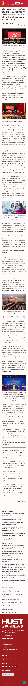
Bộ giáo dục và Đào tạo (8, 659)
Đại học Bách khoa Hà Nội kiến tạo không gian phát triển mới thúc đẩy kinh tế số (13, 553)
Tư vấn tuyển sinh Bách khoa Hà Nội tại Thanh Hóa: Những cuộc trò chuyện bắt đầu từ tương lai (13, 576)
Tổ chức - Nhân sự (7, 609)
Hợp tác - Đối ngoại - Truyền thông (12, 602)
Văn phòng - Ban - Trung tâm (9, 652)
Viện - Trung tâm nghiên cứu (9, 649)
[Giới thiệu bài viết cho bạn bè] (19, 24)
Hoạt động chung (7, 588)
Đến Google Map (7, 674)
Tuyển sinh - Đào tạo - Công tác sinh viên (12, 595)
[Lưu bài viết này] (25, 24)
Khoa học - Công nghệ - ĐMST (10, 599)
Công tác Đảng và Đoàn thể (10, 591)
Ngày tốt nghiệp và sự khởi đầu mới (13, 538)
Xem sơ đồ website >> (7, 684)
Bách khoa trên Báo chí (9, 612)
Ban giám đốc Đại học (7, 644)
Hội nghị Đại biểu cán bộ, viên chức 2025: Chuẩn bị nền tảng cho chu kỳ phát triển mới (13, 529)
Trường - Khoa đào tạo (8, 647)
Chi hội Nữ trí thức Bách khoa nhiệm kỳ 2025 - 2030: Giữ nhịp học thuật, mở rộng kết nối (13, 547)
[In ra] (22, 24)
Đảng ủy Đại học (6, 642)
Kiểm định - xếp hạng (8, 606)
